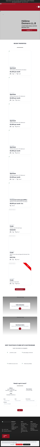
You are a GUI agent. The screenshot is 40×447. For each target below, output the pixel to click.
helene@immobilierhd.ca (10, 394)
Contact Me (5, 436)
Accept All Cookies (27, 444)
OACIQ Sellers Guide (33, 430)
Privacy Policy (14, 442)
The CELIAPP (23, 426)
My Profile (13, 424)
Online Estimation (33, 423)
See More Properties (19, 289)
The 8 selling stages (33, 425)
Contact (13, 425)
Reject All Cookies (19, 444)
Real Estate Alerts (24, 423)
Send (19, 410)
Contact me (28, 30)
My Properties (14, 423)
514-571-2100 (29, 390)
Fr (36, 6)
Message (5, 402)
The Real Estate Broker (34, 424)
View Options (12, 444)
